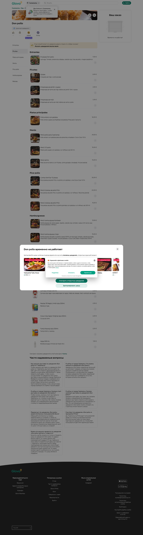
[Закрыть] (117, 249)
